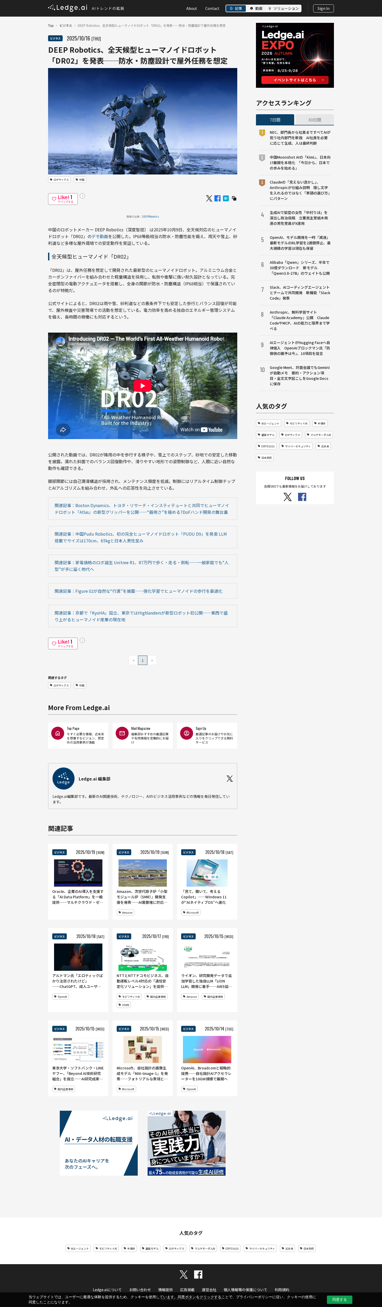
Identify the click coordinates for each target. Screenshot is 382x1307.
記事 (238, 8)
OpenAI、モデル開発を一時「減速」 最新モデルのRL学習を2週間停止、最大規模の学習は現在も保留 (300, 243)
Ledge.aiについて (107, 1289)
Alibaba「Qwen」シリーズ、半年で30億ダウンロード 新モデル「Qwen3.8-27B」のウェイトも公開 (300, 268)
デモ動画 (99, 236)
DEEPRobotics (150, 216)
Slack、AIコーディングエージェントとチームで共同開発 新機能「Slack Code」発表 (300, 293)
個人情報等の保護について (245, 1289)
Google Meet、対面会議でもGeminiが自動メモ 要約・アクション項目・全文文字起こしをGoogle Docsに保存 (300, 375)
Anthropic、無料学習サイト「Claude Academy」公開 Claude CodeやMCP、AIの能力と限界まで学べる (300, 320)
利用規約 (282, 1289)
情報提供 (165, 1289)
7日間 (275, 120)
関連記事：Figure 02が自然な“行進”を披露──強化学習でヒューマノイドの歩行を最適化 (138, 591)
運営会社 (209, 1289)
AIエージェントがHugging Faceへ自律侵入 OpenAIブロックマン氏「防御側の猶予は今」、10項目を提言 (300, 348)
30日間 (314, 120)
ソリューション (286, 8)
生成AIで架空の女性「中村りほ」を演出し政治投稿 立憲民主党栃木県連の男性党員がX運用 (299, 218)
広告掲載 (187, 1289)
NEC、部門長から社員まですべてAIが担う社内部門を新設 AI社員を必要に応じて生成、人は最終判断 (300, 138)
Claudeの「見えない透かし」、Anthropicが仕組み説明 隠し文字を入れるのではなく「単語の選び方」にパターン (300, 190)
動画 (258, 8)
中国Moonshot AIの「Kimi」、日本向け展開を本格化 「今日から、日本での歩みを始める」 (300, 162)
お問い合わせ (140, 1289)
